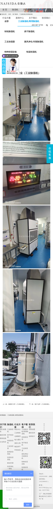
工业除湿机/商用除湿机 (25, 431)
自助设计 (32, 436)
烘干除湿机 (29, 31)
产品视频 (27, 10)
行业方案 (6, 18)
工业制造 (17, 433)
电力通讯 (17, 440)
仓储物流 (17, 436)
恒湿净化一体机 (10, 467)
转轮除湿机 (10, 31)
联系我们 (46, 18)
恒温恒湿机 (31, 52)
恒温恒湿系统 (10, 458)
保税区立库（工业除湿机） (16, 404)
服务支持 (32, 433)
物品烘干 (17, 446)
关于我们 (33, 18)
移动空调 (10, 463)
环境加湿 (17, 450)
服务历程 (3, 435)
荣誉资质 (3, 438)
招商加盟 (32, 429)
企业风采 (3, 442)
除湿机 (15, 10)
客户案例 (40, 10)
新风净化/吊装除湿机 (33, 42)
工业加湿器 (10, 42)
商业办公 (17, 429)
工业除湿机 (11, 415)
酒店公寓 (17, 443)
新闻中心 (20, 18)
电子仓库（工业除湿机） (42, 404)
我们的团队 (3, 430)
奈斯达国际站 (19, 415)
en (51, 25)
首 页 (4, 10)
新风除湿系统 (10, 453)
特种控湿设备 (25, 463)
